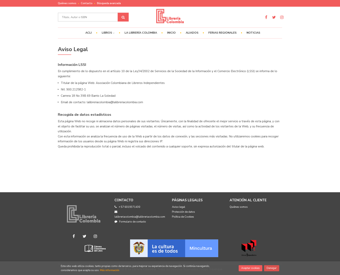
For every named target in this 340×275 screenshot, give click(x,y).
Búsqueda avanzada (109, 3)
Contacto (86, 3)
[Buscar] (123, 17)
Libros (107, 33)
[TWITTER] (274, 17)
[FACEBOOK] (266, 17)
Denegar (272, 268)
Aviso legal (178, 207)
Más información (109, 270)
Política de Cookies (183, 217)
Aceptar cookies (250, 268)
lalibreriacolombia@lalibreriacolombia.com (140, 217)
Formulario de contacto (132, 221)
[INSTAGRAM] (282, 17)
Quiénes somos (67, 3)
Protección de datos (183, 212)
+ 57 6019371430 (129, 207)
